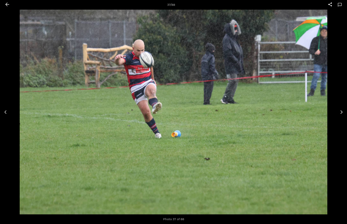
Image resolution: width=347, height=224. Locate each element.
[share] (330, 5)
